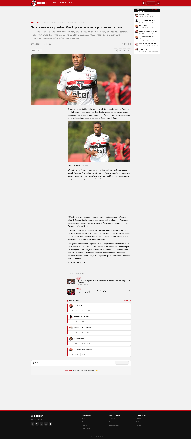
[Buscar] (144, 3)
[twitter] (37, 424)
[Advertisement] (81, 14)
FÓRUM (63, 3)
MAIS (70, 3)
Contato (138, 419)
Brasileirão (112, 419)
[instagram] (41, 424)
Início (84, 419)
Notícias (85, 425)
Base (37, 22)
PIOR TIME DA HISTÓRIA (82, 317)
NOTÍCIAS (54, 3)
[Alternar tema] (158, 3)
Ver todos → (127, 300)
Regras (138, 425)
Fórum (84, 422)
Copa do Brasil (114, 425)
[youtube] (46, 424)
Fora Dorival (78, 306)
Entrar (152, 3)
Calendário (86, 428)
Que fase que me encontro (83, 349)
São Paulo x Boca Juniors (82, 328)
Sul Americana (114, 422)
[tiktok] (50, 424)
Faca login (68, 370)
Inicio (32, 22)
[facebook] (32, 424)
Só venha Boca (79, 339)
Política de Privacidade (144, 422)
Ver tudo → (154, 10)
